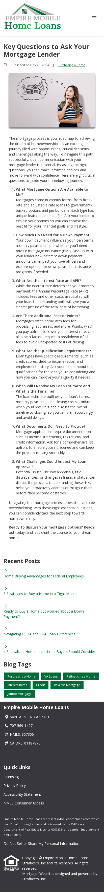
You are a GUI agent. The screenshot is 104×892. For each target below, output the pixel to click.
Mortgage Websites (38, 873)
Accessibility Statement (22, 794)
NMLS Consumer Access (24, 803)
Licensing (11, 776)
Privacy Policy (15, 785)
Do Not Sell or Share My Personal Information (41, 843)
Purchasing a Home (71, 65)
